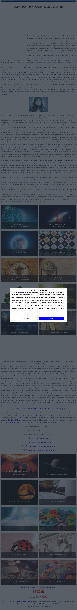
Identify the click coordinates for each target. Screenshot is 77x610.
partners (20, 292)
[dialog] (38, 305)
